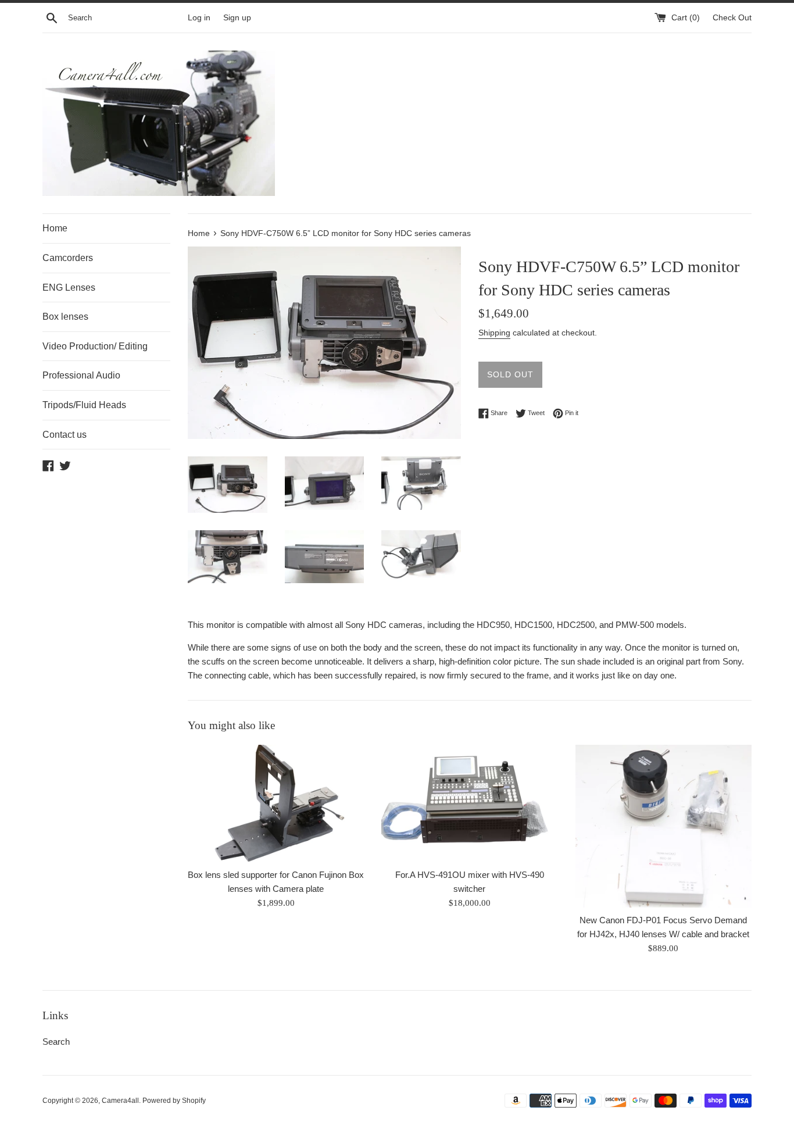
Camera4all (120, 1101)
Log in (199, 17)
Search (56, 1042)
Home (54, 228)
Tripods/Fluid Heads (84, 405)
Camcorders (67, 258)
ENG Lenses (68, 287)
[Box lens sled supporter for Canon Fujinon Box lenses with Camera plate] (276, 803)
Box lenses (65, 317)
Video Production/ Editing (95, 346)
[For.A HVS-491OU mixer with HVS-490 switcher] (469, 803)
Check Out (732, 17)
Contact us (64, 435)
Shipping (494, 332)
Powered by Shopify (174, 1101)
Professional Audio (81, 375)
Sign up (237, 17)
